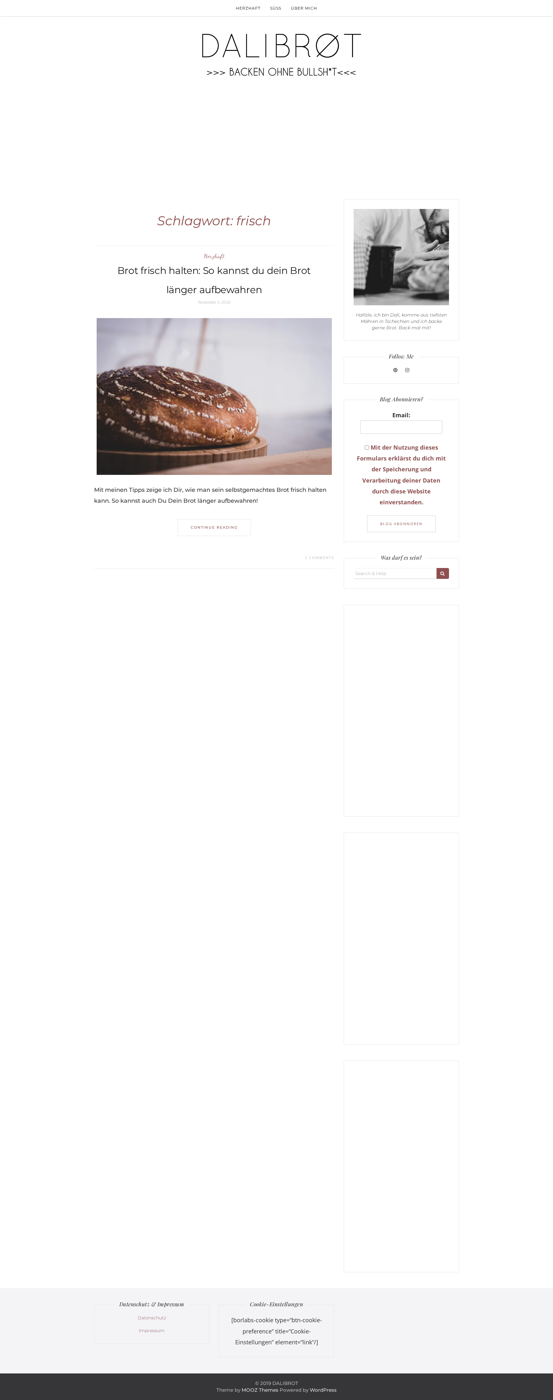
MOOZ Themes (260, 1390)
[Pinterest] (396, 370)
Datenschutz (152, 1318)
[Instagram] (407, 370)
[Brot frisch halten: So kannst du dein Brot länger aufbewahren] (214, 396)
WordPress (323, 1390)
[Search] (443, 573)
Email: (401, 415)
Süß (275, 8)
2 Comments (319, 557)
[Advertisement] (276, 138)
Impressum (151, 1330)
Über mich (304, 8)
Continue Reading (214, 527)
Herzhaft (248, 8)
